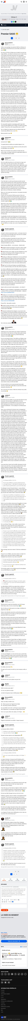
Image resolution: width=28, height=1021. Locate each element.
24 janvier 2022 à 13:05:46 (9, 477)
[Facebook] (2, 974)
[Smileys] (2, 902)
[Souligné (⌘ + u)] (6, 900)
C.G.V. (2, 997)
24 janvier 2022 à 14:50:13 (9, 718)
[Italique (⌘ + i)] (4, 900)
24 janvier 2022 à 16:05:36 (9, 820)
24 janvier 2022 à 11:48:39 (9, 397)
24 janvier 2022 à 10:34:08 (9, 178)
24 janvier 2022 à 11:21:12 (9, 329)
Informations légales (5, 993)
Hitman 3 (6, 13)
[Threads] (22, 974)
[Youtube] (12, 974)
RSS (2, 1010)
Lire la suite (3, 938)
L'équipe (2, 992)
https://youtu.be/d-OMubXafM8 (7, 300)
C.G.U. (2, 995)
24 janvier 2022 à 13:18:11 (9, 575)
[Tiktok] (19, 974)
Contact (2, 990)
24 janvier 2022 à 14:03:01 (9, 602)
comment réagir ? (16, 886)
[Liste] (11, 900)
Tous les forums (11, 13)
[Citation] (15, 900)
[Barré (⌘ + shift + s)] (8, 900)
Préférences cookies (5, 1006)
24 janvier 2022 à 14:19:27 (9, 677)
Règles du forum (18, 959)
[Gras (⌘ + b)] (2, 900)
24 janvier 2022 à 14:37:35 (9, 699)
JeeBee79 (7, 395)
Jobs (2, 1012)
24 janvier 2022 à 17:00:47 (9, 845)
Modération (3, 999)
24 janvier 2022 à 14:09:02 (9, 664)
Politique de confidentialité (7, 1001)
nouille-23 (7, 818)
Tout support (4, 19)
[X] (5, 974)
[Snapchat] (25, 974)
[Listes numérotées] (13, 900)
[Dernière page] (18, 871)
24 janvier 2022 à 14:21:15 (9, 685)
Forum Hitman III (18, 13)
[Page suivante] (15, 871)
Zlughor (7, 683)
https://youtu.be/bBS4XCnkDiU (7, 292)
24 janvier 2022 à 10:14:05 (9, 44)
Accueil (2, 13)
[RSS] (15, 974)
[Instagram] (9, 974)
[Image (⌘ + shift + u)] (4, 902)
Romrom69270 (9, 42)
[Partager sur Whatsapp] (13, 22)
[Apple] (5, 982)
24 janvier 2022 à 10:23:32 (9, 160)
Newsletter (3, 1008)
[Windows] (9, 982)
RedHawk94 (8, 137)
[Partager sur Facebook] (12, 22)
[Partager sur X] (15, 22)
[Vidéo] (6, 902)
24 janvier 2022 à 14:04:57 (9, 651)
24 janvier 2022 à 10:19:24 (9, 139)
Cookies (3, 1003)
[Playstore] (2, 982)
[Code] (17, 900)
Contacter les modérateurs (8, 959)
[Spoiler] (18, 900)
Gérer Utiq (3, 1004)
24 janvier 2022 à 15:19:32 (9, 780)
